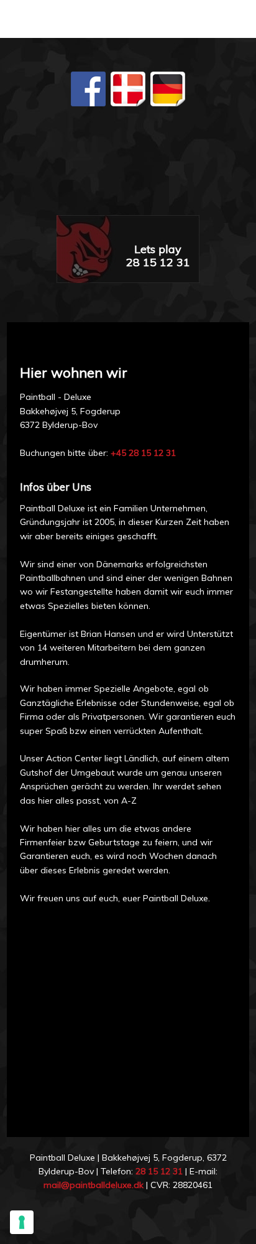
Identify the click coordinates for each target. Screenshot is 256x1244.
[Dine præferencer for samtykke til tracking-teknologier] (22, 1222)
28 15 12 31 (159, 1171)
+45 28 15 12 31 (143, 452)
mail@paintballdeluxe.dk (93, 1185)
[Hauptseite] (128, 167)
